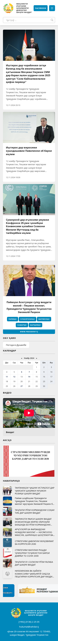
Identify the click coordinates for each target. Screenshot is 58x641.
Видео (7, 392)
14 (29, 376)
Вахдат (10, 432)
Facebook (40, 8)
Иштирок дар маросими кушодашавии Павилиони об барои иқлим (29, 151)
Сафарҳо (22, 325)
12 (14, 376)
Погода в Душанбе (16, 344)
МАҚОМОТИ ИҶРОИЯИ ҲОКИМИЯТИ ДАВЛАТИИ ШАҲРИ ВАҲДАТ (24, 8)
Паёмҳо (12, 319)
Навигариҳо (11, 480)
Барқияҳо (35, 325)
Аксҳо (7, 440)
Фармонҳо (44, 319)
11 (7, 376)
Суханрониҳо (27, 319)
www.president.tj (29, 332)
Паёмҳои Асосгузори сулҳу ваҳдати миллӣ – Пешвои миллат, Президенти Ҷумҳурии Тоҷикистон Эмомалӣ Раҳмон (29, 307)
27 (22, 386)
